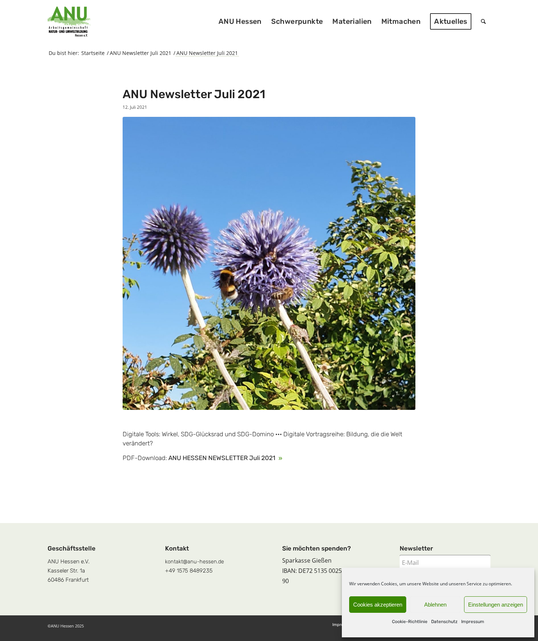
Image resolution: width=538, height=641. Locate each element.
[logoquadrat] (69, 21)
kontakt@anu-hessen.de (194, 561)
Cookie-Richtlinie (409, 621)
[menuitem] (240, 21)
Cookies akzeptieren (377, 604)
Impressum (472, 621)
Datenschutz (444, 621)
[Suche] (483, 21)
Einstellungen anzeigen (495, 604)
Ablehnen (435, 604)
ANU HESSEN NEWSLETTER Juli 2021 (222, 458)
